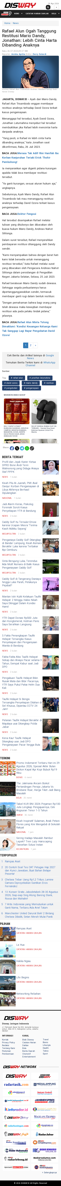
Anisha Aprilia (18, 54)
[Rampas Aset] (8, 934)
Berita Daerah (28, 1051)
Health (46, 1048)
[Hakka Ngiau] (8, 967)
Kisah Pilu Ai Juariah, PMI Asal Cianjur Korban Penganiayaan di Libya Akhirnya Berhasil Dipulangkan (20, 488)
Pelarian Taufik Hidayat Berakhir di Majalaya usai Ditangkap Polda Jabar (22, 723)
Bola (54, 13)
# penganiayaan (31, 388)
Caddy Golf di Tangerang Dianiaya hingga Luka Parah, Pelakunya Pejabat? (21, 582)
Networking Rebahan (28, 994)
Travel (46, 1039)
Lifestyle (47, 1045)
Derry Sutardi (39, 54)
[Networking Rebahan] (8, 999)
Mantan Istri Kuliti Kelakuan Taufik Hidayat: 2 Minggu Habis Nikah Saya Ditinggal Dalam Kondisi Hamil (21, 602)
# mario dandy (30, 383)
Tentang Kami (8, 1048)
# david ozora (10, 383)
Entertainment (29, 1056)
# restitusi (49, 383)
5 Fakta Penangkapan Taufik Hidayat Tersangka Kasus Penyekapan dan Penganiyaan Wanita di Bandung (19, 641)
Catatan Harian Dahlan (37, 13)
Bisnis (45, 1042)
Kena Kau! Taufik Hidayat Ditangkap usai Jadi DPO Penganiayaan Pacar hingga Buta (21, 741)
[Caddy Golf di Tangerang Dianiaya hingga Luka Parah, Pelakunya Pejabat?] (51, 584)
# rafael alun (17, 377)
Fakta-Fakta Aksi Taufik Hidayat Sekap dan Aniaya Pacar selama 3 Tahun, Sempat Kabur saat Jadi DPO (22, 662)
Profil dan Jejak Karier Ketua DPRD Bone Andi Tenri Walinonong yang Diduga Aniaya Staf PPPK (20, 467)
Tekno (46, 1050)
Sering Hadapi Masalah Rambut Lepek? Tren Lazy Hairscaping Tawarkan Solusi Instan (34, 841)
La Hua (20, 945)
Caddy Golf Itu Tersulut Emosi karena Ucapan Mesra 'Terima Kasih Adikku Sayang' (19, 525)
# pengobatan (10, 388)
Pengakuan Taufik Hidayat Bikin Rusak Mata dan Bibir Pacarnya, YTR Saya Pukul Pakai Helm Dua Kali (21, 683)
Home (7, 23)
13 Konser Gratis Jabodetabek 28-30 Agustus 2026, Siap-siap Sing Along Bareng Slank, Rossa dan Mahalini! (29, 895)
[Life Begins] (8, 983)
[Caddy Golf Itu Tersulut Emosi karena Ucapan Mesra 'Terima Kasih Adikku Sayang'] (51, 527)
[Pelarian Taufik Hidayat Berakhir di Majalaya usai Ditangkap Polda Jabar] (51, 726)
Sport (45, 1053)
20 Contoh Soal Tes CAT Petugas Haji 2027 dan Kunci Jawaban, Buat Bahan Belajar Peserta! (28, 871)
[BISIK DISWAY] (6, 13)
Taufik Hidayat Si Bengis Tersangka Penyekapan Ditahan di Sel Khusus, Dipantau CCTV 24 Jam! (22, 704)
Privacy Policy (8, 1042)
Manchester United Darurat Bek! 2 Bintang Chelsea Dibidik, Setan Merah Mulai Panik (27, 915)
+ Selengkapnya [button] (49, 1172)
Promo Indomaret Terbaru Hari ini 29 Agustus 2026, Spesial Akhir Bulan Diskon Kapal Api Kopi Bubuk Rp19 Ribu (38, 768)
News (16, 13)
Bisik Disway (28, 1039)
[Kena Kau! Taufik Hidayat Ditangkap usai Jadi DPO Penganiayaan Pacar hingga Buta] (51, 744)
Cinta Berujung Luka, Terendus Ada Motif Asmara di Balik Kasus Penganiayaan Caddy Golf (21, 564)
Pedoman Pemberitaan (8, 1052)
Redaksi (5, 1045)
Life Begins (22, 977)
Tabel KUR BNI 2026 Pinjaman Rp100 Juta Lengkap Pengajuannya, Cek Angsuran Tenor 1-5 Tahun (38, 807)
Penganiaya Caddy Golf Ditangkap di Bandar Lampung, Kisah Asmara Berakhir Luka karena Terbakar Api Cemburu (22, 545)
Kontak (5, 1039)
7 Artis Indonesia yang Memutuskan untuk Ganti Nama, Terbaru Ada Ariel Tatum (27, 906)
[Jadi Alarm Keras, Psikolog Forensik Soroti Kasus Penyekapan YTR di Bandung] (51, 510)
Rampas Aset (10, 861)
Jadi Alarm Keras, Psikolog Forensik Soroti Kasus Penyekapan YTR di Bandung (19, 507)
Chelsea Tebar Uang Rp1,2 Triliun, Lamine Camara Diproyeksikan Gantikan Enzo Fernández (27, 883)
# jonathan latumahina (40, 377)
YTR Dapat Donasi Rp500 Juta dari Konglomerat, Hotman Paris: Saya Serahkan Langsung (21, 621)
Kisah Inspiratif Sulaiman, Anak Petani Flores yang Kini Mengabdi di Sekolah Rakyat (38, 824)
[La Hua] (8, 950)
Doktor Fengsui (26, 214)
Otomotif (26, 1053)
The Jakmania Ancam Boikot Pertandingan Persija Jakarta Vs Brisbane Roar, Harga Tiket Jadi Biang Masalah (38, 788)
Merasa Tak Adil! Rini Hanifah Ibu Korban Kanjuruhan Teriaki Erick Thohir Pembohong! (30, 157)
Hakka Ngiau (23, 961)
